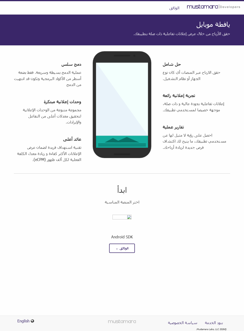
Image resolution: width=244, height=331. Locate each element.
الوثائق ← (122, 248)
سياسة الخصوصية (182, 322)
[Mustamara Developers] (213, 6)
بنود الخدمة (214, 322)
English (23, 320)
